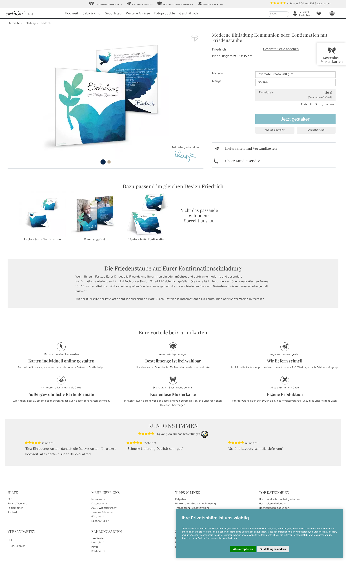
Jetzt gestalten (295, 119)
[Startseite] (33, 13)
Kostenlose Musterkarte (105, 3)
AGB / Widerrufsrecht (104, 508)
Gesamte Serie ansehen (281, 49)
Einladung (29, 23)
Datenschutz (99, 504)
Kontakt (12, 512)
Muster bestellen (275, 130)
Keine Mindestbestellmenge (175, 3)
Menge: (217, 81)
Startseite (14, 23)
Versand (331, 104)
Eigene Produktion (210, 3)
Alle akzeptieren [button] (243, 549)
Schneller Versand (139, 3)
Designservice (316, 130)
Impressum (98, 499)
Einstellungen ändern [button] (273, 549)
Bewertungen (323, 4)
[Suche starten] (287, 14)
